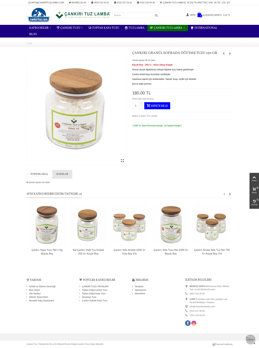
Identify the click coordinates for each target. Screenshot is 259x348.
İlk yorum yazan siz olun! (38, 182)
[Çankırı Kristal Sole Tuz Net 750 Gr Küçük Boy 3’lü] (212, 224)
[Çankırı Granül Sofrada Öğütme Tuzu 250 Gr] (77, 108)
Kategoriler (39, 28)
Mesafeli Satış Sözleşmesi (41, 300)
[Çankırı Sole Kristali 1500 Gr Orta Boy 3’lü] (129, 224)
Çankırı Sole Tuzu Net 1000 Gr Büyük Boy (171, 251)
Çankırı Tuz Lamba (168, 28)
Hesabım (138, 286)
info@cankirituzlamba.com (47, 2)
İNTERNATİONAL (205, 28)
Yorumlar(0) (39, 174)
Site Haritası (35, 293)
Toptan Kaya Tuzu (105, 28)
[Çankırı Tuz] (69, 15)
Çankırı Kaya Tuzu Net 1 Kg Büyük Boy (47, 251)
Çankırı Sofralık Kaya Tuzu (94, 300)
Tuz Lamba (136, 28)
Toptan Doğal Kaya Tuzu (93, 293)
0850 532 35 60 (101, 2)
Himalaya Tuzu (88, 297)
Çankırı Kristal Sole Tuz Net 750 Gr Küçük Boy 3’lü (212, 251)
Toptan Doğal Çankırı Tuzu (94, 290)
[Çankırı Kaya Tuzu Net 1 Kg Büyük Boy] (47, 224)
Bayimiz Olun (79, 2)
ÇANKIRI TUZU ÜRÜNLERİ (94, 286)
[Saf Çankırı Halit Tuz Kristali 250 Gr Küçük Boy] (88, 224)
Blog (33, 34)
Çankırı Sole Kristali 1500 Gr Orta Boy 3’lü (129, 251)
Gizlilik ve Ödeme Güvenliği (42, 286)
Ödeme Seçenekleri (38, 297)
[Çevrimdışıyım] (250, 339)
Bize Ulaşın (34, 290)
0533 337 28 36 (124, 2)
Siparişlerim (140, 290)
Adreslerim (139, 293)
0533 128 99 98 (147, 2)
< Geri (29, 43)
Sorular (62, 174)
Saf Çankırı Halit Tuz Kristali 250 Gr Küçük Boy (88, 251)
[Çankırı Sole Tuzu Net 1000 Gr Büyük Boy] (171, 224)
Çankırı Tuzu (70, 28)
